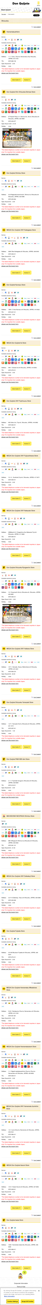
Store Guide (15, 80)
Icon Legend (37, 27)
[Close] (39, 1291)
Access (26, 80)
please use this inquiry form (9, 73)
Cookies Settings (12, 1301)
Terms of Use (21, 1287)
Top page (3, 14)
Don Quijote (21, 3)
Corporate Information (21, 1283)
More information (9, 1296)
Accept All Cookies (27, 1301)
